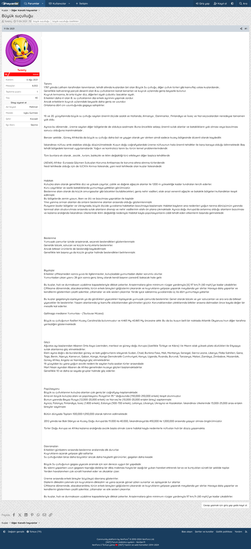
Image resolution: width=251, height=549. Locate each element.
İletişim (83, 3)
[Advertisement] (145, 58)
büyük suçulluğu (41, 21)
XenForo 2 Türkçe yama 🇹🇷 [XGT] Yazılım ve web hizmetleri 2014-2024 (125, 545)
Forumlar (33, 3)
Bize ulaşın (187, 531)
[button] (42, 3)
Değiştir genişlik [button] (16, 531)
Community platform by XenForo (125, 539)
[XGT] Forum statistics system (125, 542)
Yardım (238, 531)
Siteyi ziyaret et (19, 102)
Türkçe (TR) (35, 531)
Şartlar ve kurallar (204, 531)
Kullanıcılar (59, 3)
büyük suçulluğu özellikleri (65, 21)
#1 (246, 28)
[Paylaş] (241, 28)
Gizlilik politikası (224, 531)
